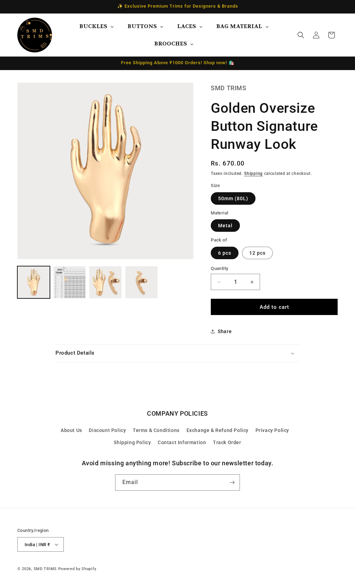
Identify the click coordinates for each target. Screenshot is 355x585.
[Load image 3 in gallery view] (105, 282)
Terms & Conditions (156, 430)
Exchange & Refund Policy (218, 430)
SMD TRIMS (45, 569)
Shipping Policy (132, 442)
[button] (301, 35)
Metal (225, 225)
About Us (71, 430)
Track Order (227, 442)
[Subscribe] (232, 482)
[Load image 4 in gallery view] (141, 282)
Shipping (253, 173)
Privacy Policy (272, 430)
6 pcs (224, 253)
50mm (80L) (233, 198)
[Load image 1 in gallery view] (33, 282)
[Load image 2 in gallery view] (69, 282)
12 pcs (257, 253)
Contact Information (182, 442)
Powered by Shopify (77, 569)
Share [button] (225, 331)
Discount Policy (107, 430)
